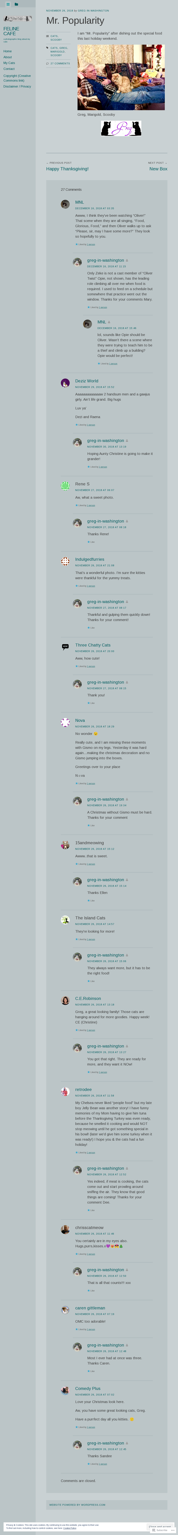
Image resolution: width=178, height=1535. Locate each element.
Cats (54, 36)
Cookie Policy (69, 1528)
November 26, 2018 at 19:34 (106, 805)
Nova (80, 720)
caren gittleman (90, 1308)
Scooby (56, 39)
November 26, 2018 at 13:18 (94, 1004)
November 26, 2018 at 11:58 (94, 1095)
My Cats (9, 63)
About (7, 57)
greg (63, 48)
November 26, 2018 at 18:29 (94, 726)
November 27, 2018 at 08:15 (106, 688)
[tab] (8, 4)
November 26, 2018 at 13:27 (106, 1052)
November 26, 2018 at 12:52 (106, 1174)
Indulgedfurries (89, 559)
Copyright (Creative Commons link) (17, 78)
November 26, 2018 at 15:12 (94, 849)
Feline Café (11, 31)
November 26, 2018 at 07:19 (94, 1314)
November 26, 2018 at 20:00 (94, 651)
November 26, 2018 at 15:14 (106, 885)
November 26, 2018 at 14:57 (94, 924)
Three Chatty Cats (93, 645)
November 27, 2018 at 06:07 (94, 490)
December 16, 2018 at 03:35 (94, 208)
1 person (91, 244)
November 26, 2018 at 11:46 (94, 1233)
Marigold (58, 51)
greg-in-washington (93, 10)
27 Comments (60, 63)
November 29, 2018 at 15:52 (94, 387)
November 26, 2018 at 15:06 (106, 961)
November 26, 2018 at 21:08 (94, 565)
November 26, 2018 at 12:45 (106, 1449)
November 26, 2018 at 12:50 (106, 1276)
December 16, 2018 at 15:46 (117, 328)
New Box (157, 166)
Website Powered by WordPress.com (77, 1504)
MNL (79, 202)
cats (54, 48)
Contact (9, 69)
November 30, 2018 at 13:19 (106, 446)
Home (7, 51)
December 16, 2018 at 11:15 (106, 266)
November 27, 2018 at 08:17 (106, 607)
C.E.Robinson (88, 998)
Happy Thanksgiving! (67, 166)
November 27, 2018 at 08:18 (106, 527)
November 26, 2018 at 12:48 (106, 1351)
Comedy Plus (87, 1388)
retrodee (83, 1089)
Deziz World (86, 381)
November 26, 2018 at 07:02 (94, 1394)
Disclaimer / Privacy (17, 86)
